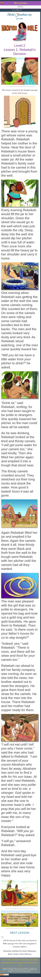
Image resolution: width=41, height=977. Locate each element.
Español (21, 962)
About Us (28, 962)
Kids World (21, 960)
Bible (8, 10)
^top (2, 937)
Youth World (11, 960)
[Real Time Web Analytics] (4, 974)
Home (3, 10)
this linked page (20, 93)
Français (14, 962)
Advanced (29, 960)
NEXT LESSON (19, 932)
